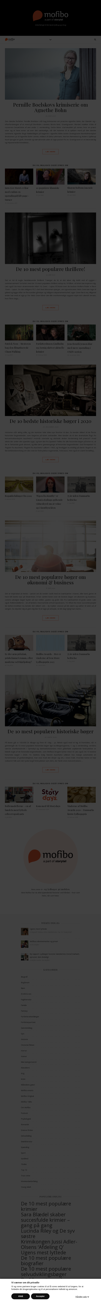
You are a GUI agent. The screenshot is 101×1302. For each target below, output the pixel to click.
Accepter (40, 1296)
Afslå (20, 1296)
